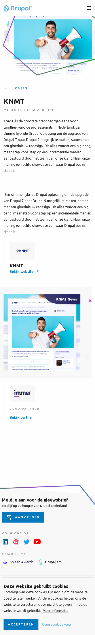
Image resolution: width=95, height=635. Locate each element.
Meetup (15, 541)
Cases (21, 88)
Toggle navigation (88, 8)
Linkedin (5, 541)
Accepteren (21, 624)
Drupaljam (53, 562)
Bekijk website (22, 272)
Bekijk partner (21, 417)
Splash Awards (22, 562)
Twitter (26, 541)
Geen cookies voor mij (59, 624)
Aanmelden (27, 517)
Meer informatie (55, 610)
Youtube (37, 541)
